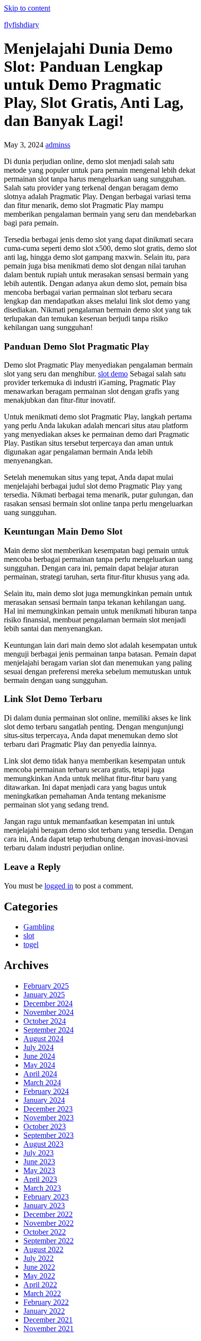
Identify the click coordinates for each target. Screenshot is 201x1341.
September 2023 (48, 1135)
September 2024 (48, 1030)
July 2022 (38, 1258)
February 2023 (46, 1197)
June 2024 (39, 1056)
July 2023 (38, 1153)
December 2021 (48, 1320)
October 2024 (44, 1021)
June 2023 (39, 1161)
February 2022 (46, 1302)
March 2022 (42, 1293)
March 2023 (42, 1188)
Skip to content (27, 8)
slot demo (113, 374)
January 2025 (44, 994)
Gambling (38, 927)
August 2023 (43, 1144)
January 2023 (44, 1205)
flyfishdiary (21, 25)
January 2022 (44, 1311)
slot (28, 935)
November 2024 (48, 1012)
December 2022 (48, 1214)
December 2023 (48, 1109)
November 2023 (48, 1118)
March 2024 (42, 1082)
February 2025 (46, 986)
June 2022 (39, 1267)
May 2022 (39, 1276)
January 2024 (44, 1100)
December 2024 (48, 1003)
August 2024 (43, 1038)
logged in (58, 886)
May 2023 (39, 1170)
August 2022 (43, 1249)
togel (31, 944)
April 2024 (40, 1074)
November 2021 (48, 1328)
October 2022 (44, 1232)
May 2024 (39, 1065)
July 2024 (38, 1047)
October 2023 (44, 1126)
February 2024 (46, 1091)
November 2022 (48, 1223)
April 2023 (40, 1179)
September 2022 (48, 1241)
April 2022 (40, 1284)
